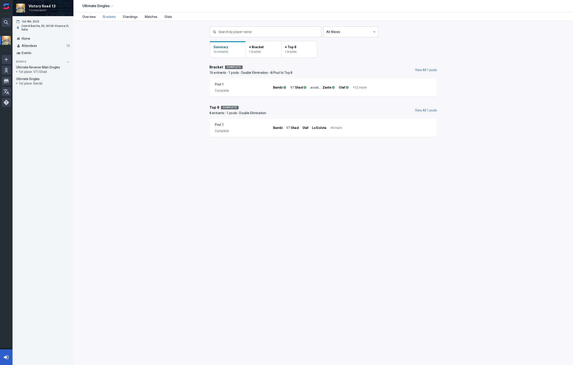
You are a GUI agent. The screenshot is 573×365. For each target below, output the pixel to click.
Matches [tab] (151, 17)
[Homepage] (6, 6)
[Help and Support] (6, 102)
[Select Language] (6, 91)
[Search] (6, 22)
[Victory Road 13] (6, 41)
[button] (350, 31)
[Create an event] (6, 59)
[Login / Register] (6, 357)
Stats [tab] (168, 17)
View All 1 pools (426, 70)
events (21, 62)
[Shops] (6, 80)
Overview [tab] (89, 17)
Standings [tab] (130, 17)
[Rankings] (6, 70)
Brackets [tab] (109, 17)
